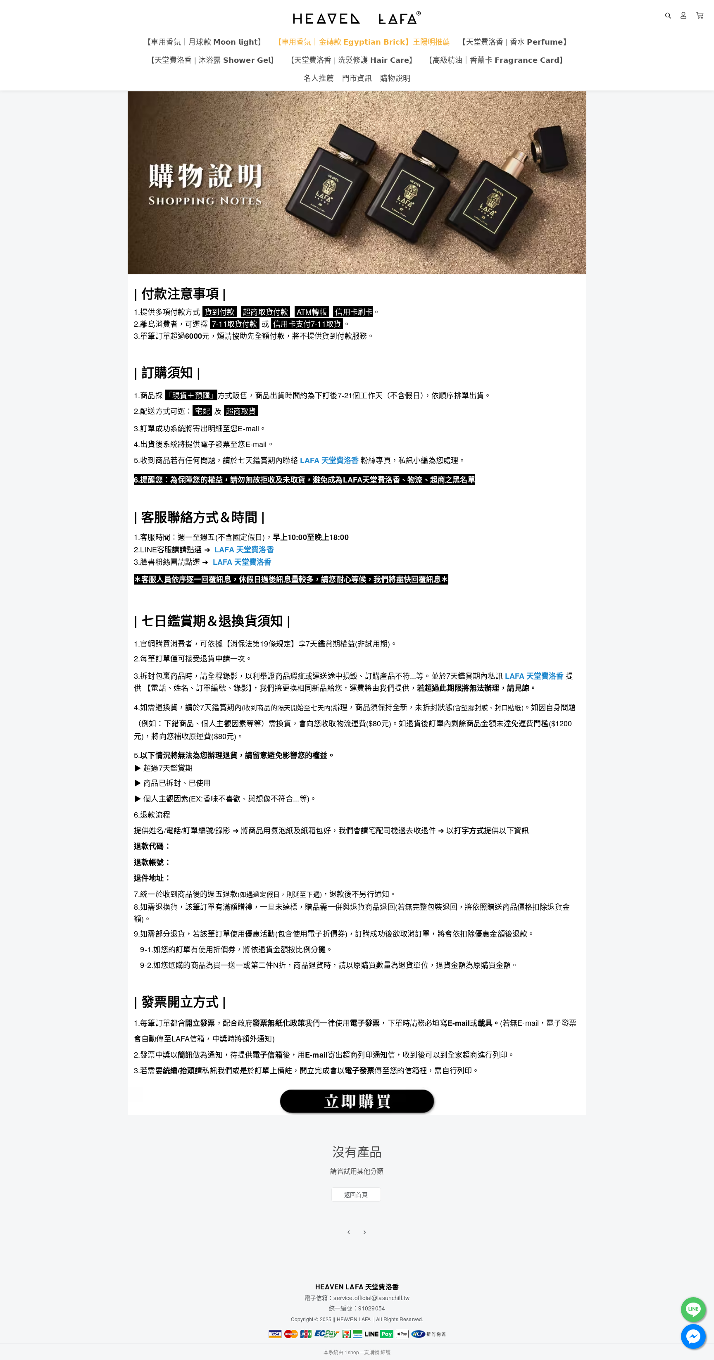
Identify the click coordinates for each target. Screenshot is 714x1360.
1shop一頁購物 (362, 1351)
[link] (329, 460)
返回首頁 (356, 1194)
